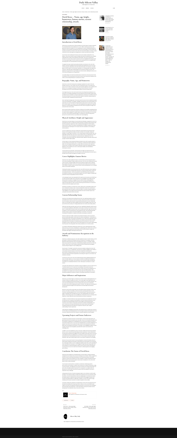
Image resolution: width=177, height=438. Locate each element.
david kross (66, 400)
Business (87, 8)
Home (63, 11)
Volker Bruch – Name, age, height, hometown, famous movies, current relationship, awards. (69, 407)
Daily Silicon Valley (88, 2)
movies (72, 400)
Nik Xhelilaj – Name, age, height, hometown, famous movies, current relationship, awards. (89, 407)
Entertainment (64, 14)
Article (83, 8)
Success (92, 8)
